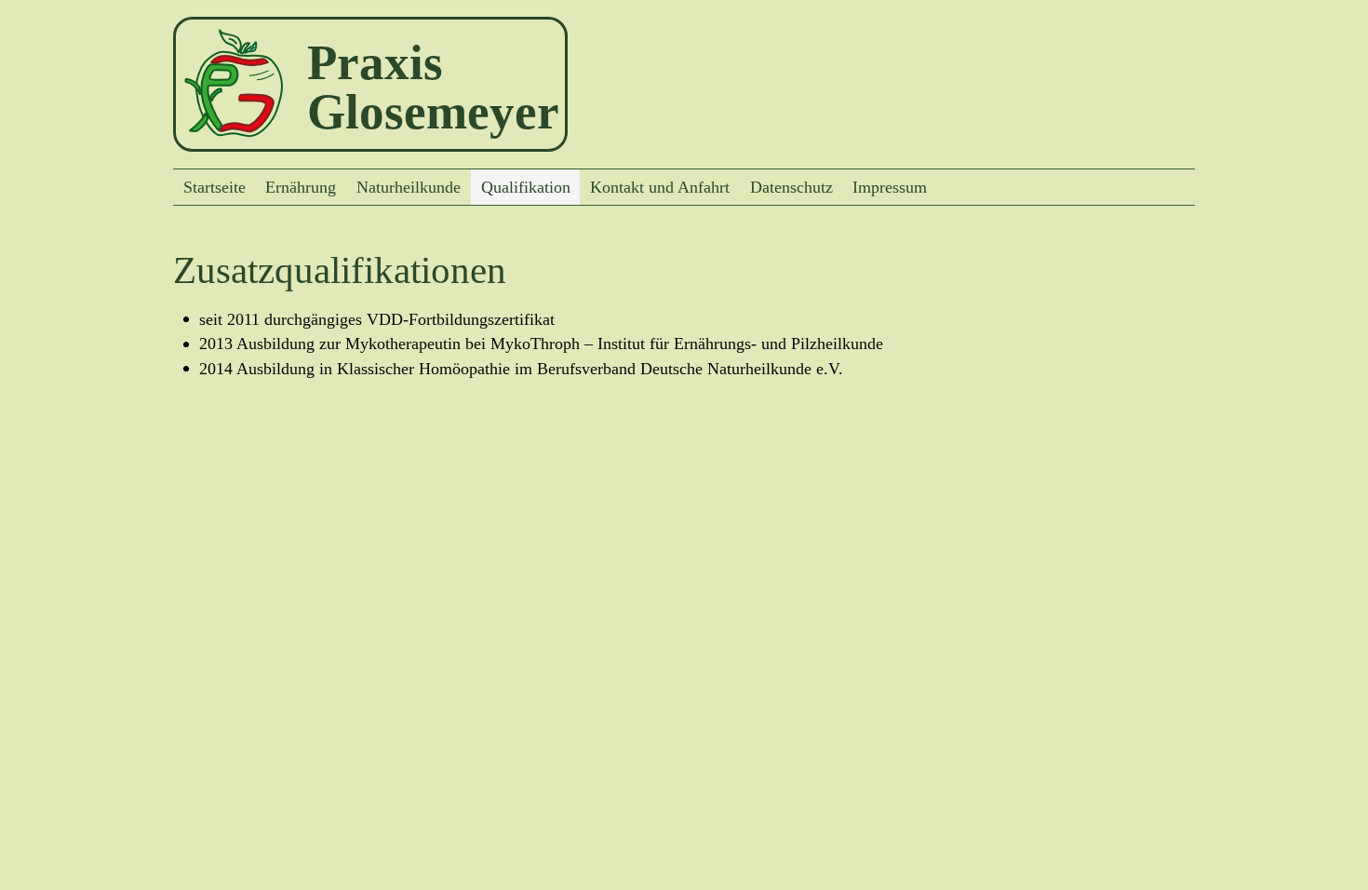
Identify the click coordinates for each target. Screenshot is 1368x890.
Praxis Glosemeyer (433, 87)
